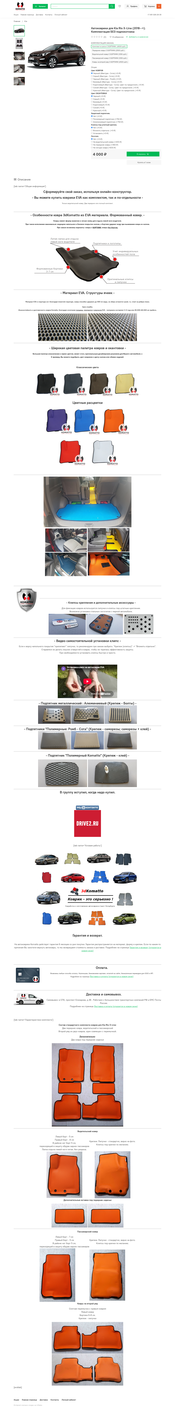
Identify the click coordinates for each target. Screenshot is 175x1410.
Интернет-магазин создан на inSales (28, 1405)
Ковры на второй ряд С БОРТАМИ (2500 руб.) (110, 62)
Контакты (48, 15)
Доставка (39, 15)
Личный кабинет (61, 15)
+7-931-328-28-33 (154, 15)
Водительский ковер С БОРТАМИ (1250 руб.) (109, 54)
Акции (16, 15)
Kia (25, 21)
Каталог (42, 6)
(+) (107, 73)
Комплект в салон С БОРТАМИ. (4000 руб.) (109, 46)
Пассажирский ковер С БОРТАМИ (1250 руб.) (109, 58)
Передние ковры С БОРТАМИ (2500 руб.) (108, 50)
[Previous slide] (31, 56)
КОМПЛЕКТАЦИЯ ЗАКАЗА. (102, 43)
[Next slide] (19, 84)
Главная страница (27, 15)
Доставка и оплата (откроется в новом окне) (111, 976)
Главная (17, 21)
